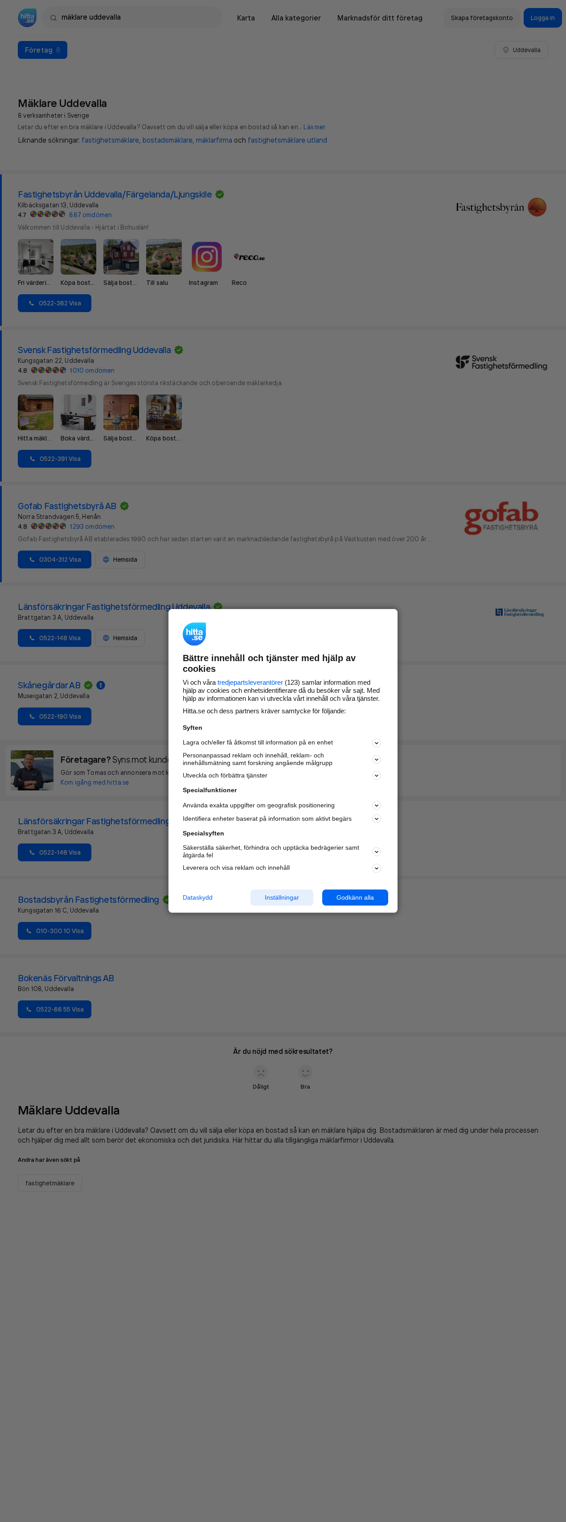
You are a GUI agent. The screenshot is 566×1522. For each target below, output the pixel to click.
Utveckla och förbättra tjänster (225, 775)
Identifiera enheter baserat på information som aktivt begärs (267, 818)
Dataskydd (198, 897)
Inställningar (282, 897)
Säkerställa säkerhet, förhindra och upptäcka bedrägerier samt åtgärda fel (271, 851)
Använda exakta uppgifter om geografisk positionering (259, 805)
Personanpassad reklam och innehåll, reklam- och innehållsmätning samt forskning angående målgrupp (257, 759)
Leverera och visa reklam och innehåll (236, 867)
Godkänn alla (355, 897)
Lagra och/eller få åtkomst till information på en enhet (258, 742)
